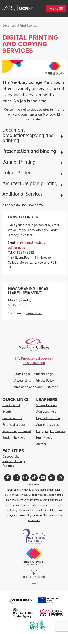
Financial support (14, 424)
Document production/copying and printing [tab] (28, 135)
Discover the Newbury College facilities (13, 461)
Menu (54, 9)
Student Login (44, 374)
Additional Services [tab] (22, 194)
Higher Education (48, 418)
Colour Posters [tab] (17, 173)
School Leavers (46, 405)
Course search (12, 418)
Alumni (41, 444)
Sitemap (52, 387)
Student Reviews (13, 437)
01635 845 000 (34, 363)
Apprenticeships (47, 424)
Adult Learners (46, 411)
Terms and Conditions (27, 387)
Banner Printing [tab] (18, 162)
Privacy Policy (45, 380)
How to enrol (11, 405)
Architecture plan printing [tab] (29, 183)
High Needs (44, 437)
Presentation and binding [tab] (29, 151)
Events (7, 411)
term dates (34, 313)
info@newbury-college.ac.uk (34, 358)
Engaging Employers (50, 431)
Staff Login (22, 374)
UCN (26, 8)
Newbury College (10, 8)
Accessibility (22, 380)
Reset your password (16, 431)
